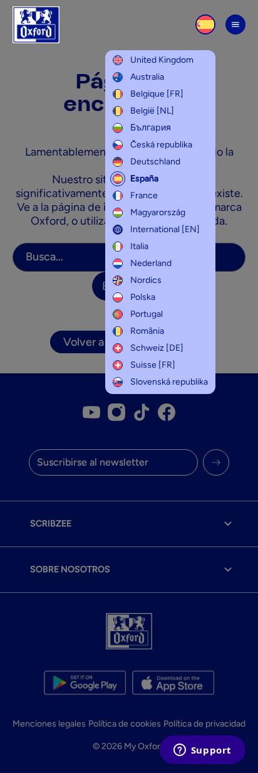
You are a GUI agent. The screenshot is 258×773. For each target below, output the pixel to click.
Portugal (146, 314)
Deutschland (155, 161)
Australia (147, 77)
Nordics (146, 280)
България (150, 127)
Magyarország (157, 212)
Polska (142, 297)
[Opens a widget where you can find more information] (202, 751)
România (147, 331)
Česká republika (161, 144)
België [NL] (152, 110)
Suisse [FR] (152, 365)
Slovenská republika (169, 381)
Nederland (151, 263)
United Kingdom (162, 60)
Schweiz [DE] (156, 348)
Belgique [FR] (156, 93)
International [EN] (165, 229)
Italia (139, 246)
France (144, 195)
